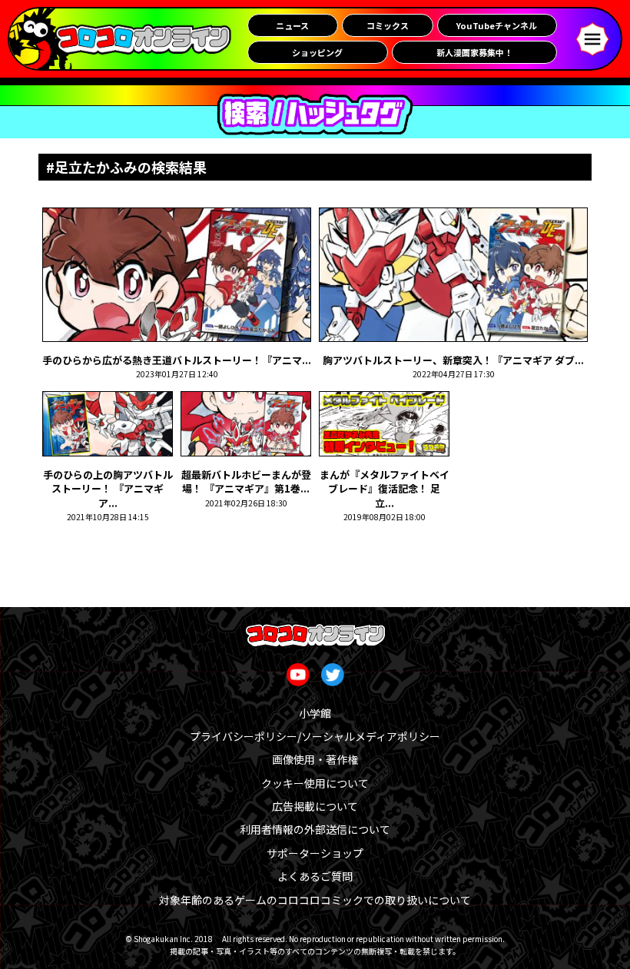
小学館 (315, 713)
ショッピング (317, 52)
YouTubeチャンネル (496, 25)
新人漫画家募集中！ (474, 52)
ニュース (292, 25)
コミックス (387, 25)
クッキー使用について (315, 783)
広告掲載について (315, 806)
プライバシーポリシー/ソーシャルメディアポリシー (315, 736)
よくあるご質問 (315, 876)
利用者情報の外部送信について (315, 829)
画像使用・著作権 (315, 759)
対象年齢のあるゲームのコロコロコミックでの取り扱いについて (315, 900)
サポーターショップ (315, 853)
